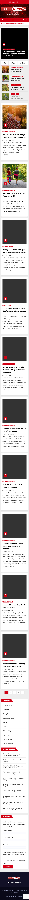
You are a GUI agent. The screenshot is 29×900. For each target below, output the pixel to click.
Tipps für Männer (11, 49)
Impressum (20, 896)
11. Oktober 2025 (9, 434)
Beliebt (13, 63)
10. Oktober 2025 (9, 490)
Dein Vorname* (7, 830)
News (4, 49)
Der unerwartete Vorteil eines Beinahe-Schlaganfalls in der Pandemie (14, 53)
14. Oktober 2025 (9, 255)
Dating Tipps (6, 601)
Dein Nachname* (8, 837)
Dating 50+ (6, 709)
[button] (23, 20)
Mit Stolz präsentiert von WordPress (10, 890)
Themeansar (15, 892)
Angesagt (22, 63)
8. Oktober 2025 (8, 610)
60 (18, 692)
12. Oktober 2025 (9, 55)
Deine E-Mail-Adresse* (9, 845)
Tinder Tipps (17, 85)
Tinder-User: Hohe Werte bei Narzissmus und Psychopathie (18, 98)
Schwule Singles (8, 731)
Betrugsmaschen (8, 705)
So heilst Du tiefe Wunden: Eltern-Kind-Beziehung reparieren (12, 546)
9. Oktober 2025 (8, 551)
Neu (5, 63)
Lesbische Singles (8, 718)
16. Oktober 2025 (9, 140)
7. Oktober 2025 (8, 669)
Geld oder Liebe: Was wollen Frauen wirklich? (17, 80)
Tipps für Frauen (7, 739)
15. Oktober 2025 (9, 199)
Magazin (5, 305)
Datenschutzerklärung (11, 896)
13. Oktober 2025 (9, 314)
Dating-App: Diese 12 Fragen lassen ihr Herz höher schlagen (18, 89)
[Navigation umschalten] (13, 20)
